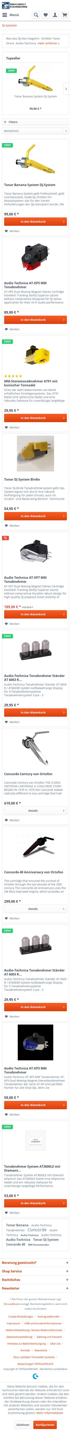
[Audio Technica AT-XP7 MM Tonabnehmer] (35, 552)
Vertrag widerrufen (48, 1316)
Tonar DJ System (46, 1239)
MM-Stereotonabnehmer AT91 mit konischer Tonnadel (31, 383)
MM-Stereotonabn (38, 1244)
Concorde (38, 1229)
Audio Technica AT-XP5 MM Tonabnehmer (25, 285)
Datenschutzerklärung (19, 1337)
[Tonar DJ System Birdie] (35, 453)
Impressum (13, 1323)
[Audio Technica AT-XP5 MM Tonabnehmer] (35, 257)
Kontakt (25, 1350)
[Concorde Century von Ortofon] (35, 748)
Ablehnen (22, 1425)
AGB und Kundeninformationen (43, 1323)
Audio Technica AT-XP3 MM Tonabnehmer (25, 1070)
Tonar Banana (17, 1225)
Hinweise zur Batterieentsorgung (26, 1343)
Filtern (13, 122)
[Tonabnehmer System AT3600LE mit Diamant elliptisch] (35, 1141)
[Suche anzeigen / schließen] (36, 15)
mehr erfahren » (48, 43)
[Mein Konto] (55, 15)
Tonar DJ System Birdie (22, 479)
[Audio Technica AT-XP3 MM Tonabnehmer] (35, 1042)
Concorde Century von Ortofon (28, 774)
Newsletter (41, 1350)
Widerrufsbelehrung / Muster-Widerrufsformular (34, 1330)
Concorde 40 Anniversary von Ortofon (33, 872)
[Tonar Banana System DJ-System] (35, 78)
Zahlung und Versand (49, 1337)
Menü (14, 15)
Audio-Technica (18, 1239)
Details (33, 810)
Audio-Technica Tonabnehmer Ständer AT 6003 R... (34, 678)
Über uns (55, 1343)
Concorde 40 (16, 1244)
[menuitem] (10, 15)
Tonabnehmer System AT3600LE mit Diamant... (32, 1168)
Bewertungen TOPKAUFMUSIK (35, 1364)
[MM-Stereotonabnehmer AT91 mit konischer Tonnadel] (35, 355)
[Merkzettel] (45, 15)
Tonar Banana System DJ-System (35, 96)
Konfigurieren (45, 1425)
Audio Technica (41, 1225)
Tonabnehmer (16, 1230)
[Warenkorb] (65, 15)
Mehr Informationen (49, 1413)
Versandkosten (12, 1304)
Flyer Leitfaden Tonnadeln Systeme (34, 1357)
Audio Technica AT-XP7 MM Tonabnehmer (25, 580)
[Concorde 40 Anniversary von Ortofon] (35, 846)
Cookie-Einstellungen (20, 1316)
